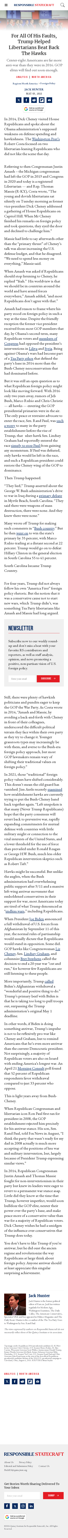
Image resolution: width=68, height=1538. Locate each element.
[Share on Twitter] (18, 100)
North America (42, 77)
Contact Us (44, 1466)
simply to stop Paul (26, 445)
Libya (33, 348)
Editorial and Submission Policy (18, 1466)
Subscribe (46, 678)
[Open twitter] (15, 1506)
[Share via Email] (49, 100)
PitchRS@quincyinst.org (15, 1470)
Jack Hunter (34, 89)
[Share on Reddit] (34, 100)
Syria (48, 348)
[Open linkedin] (31, 1506)
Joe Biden (36, 918)
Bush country (44, 528)
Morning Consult (31, 1068)
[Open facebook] (7, 1506)
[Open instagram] (23, 1506)
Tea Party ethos (21, 358)
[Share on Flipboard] (41, 100)
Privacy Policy (25, 1462)
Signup (51, 1495)
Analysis (22, 77)
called (49, 981)
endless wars (15, 911)
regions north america (25, 83)
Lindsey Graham (36, 953)
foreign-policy (47, 83)
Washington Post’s (46, 138)
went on (22, 533)
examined (55, 789)
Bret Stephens (30, 958)
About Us (8, 1462)
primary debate (50, 495)
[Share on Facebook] (26, 100)
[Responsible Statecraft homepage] (34, 1454)
